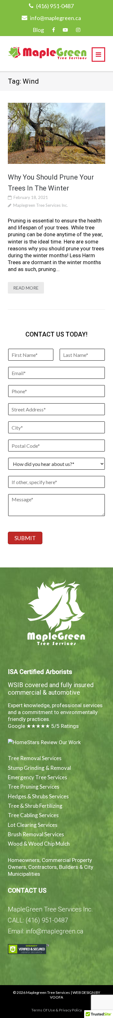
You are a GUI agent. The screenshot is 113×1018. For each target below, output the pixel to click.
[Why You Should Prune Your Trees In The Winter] (56, 133)
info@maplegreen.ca (55, 17)
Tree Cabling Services (33, 815)
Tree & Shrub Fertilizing (35, 805)
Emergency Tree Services (37, 777)
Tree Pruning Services (33, 786)
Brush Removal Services (36, 834)
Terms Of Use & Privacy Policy (56, 1010)
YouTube (65, 30)
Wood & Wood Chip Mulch (39, 843)
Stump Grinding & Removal (39, 768)
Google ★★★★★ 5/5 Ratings (43, 726)
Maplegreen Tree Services (48, 992)
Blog (38, 29)
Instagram (78, 30)
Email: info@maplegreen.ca (45, 931)
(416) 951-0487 (55, 6)
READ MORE (26, 287)
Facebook (53, 30)
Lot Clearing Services (32, 825)
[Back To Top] (97, 981)
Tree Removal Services (35, 758)
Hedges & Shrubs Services (38, 796)
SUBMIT (25, 538)
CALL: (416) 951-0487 (38, 920)
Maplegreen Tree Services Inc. (40, 205)
